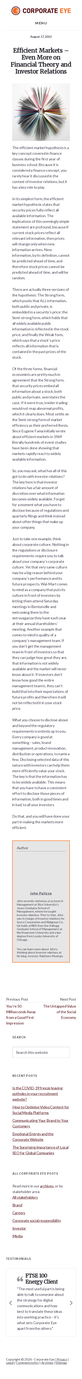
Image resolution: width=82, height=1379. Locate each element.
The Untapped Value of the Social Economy (59, 1012)
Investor (19, 1228)
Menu (41, 23)
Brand (17, 1205)
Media (17, 1236)
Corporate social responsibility (36, 1220)
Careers (18, 1212)
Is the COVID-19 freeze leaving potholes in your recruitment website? (37, 1094)
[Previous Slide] (10, 1302)
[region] (41, 1348)
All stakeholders (25, 1197)
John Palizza (41, 893)
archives (46, 1186)
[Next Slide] (71, 1302)
